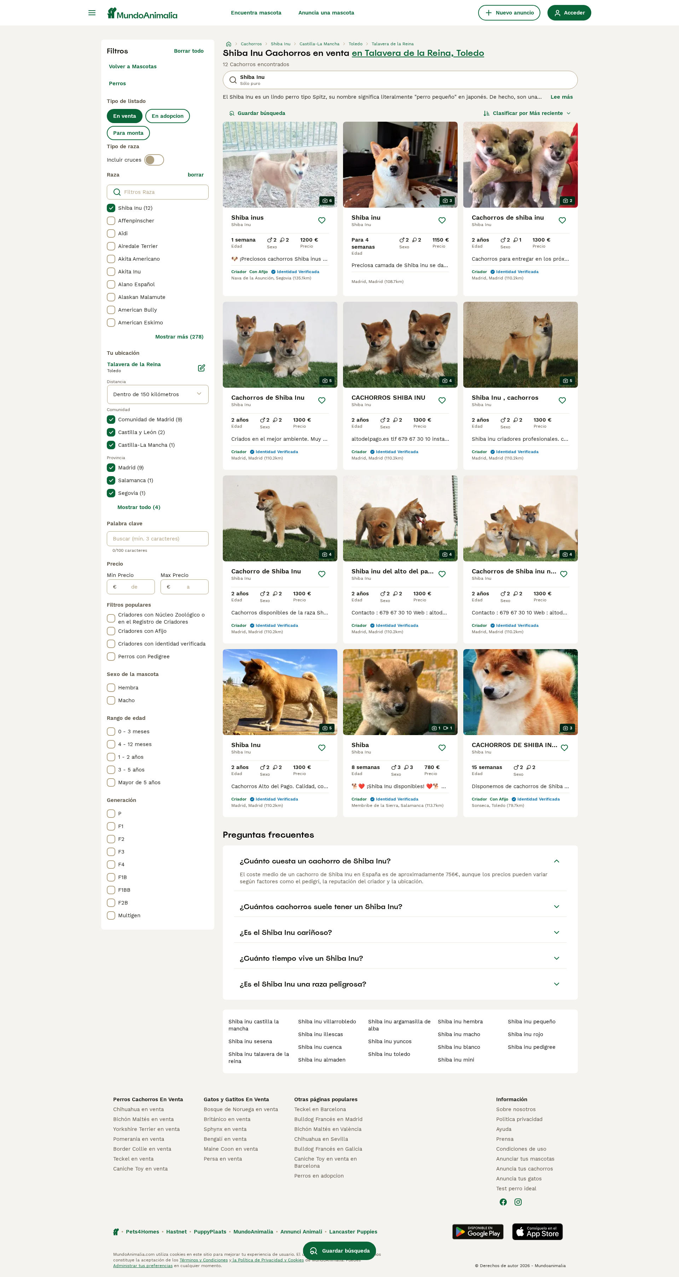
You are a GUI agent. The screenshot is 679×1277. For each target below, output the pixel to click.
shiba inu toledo (389, 1054)
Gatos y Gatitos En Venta (236, 1099)
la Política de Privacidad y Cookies (267, 1260)
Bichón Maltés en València (327, 1129)
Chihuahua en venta (138, 1109)
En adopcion (168, 116)
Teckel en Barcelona (320, 1109)
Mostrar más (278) (179, 337)
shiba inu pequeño (532, 1021)
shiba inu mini (456, 1060)
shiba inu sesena (250, 1041)
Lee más (562, 97)
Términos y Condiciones (204, 1260)
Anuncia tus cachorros (524, 1169)
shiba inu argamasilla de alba (399, 1025)
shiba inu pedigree (532, 1047)
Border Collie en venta (142, 1149)
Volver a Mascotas (133, 66)
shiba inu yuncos (390, 1041)
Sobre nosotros (516, 1109)
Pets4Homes (142, 1232)
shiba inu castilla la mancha (253, 1025)
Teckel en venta (133, 1159)
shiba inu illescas (320, 1034)
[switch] (154, 160)
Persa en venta (223, 1159)
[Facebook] (503, 1202)
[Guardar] (322, 220)
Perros (117, 83)
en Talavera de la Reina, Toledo (418, 53)
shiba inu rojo (525, 1034)
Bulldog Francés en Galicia (328, 1149)
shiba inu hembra (460, 1021)
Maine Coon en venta (231, 1149)
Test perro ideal (516, 1188)
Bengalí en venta (225, 1139)
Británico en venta (227, 1119)
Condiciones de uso (521, 1149)
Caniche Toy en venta (140, 1169)
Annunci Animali (301, 1232)
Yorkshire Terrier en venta (146, 1129)
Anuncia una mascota (326, 13)
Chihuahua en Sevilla (321, 1139)
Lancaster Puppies (353, 1232)
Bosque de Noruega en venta (241, 1109)
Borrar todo (189, 51)
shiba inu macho (459, 1034)
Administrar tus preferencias (143, 1265)
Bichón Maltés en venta (143, 1119)
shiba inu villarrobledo (327, 1021)
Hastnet (176, 1232)
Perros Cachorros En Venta (148, 1099)
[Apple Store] (537, 1231)
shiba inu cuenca (320, 1047)
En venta (124, 116)
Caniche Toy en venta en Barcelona (325, 1162)
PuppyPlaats (210, 1232)
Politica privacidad (519, 1119)
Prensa (504, 1139)
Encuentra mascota (256, 13)
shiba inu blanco (459, 1047)
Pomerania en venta (138, 1139)
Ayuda (503, 1129)
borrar (196, 175)
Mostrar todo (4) (139, 507)
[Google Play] (478, 1231)
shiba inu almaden (322, 1060)
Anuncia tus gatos (519, 1178)
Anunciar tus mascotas (525, 1159)
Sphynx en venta (225, 1129)
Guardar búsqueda (261, 113)
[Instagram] (518, 1202)
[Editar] (202, 368)
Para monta (128, 133)
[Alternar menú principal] (92, 13)
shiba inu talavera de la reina (258, 1057)
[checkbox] (111, 208)
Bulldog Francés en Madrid (328, 1119)
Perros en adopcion (319, 1176)
